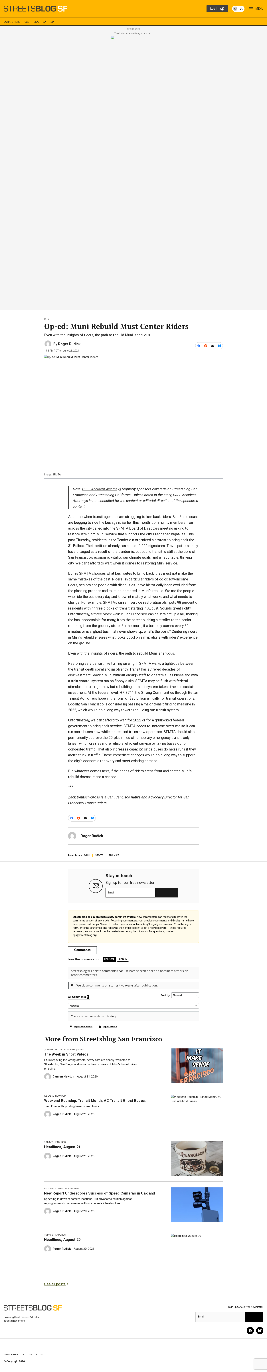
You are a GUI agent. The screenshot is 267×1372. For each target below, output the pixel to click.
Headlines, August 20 (62, 1239)
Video (80, 1049)
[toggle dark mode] (238, 9)
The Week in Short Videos (66, 1054)
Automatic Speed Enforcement (62, 1188)
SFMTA (99, 855)
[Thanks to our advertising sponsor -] (133, 172)
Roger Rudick (69, 344)
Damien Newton (63, 1076)
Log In (214, 8)
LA (44, 21)
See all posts (55, 1284)
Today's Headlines (55, 1142)
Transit (114, 855)
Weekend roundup (55, 1096)
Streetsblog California (61, 1049)
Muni (47, 319)
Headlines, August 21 (62, 1147)
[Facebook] (250, 1330)
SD (52, 21)
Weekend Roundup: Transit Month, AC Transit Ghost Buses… (96, 1100)
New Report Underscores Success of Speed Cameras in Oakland (99, 1193)
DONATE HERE (12, 21)
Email (111, 892)
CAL (27, 21)
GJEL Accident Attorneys (101, 489)
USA (36, 21)
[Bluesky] (259, 1330)
